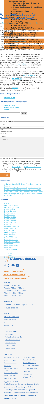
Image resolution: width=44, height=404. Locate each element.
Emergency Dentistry (12, 226)
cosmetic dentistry (19, 41)
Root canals (8, 244)
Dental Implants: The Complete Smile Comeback (22, 190)
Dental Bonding (19, 5)
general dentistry (21, 64)
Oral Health (8, 236)
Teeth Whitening (10, 249)
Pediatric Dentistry (11, 238)
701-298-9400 (17, 79)
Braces (6, 203)
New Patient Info (11, 38)
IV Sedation (17, 21)
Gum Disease (9, 230)
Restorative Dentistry (17, 1)
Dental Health (9, 215)
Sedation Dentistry (11, 246)
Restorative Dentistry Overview (26, 3)
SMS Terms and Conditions (32, 167)
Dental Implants (10, 219)
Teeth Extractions (20, 25)
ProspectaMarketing (10, 23)
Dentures (7, 224)
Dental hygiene (10, 217)
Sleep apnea (8, 247)
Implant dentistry (10, 232)
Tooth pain (8, 253)
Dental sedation (10, 221)
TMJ (5, 251)
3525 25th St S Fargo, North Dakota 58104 (12, 107)
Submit (5, 175)
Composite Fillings (21, 11)
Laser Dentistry (10, 234)
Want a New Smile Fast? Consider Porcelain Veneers (23, 192)
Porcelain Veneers (11, 240)
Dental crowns (9, 213)
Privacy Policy (16, 167)
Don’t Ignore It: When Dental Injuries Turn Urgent (22, 188)
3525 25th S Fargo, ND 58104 (22, 305)
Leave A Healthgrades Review (15, 278)
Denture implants (11, 223)
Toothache (8, 255)
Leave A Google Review (13, 271)
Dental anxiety (9, 209)
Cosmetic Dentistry (35, 23)
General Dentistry (10, 228)
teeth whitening (29, 75)
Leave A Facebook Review (14, 275)
